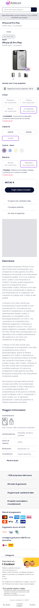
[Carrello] (36, 3)
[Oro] (16, 150)
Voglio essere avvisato (21, 190)
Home (8, 32)
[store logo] (13, 3)
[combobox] (16, 9)
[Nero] (4, 150)
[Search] (34, 9)
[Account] (32, 3)
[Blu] (10, 150)
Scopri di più (8, 121)
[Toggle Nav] (3, 3)
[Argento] (22, 150)
